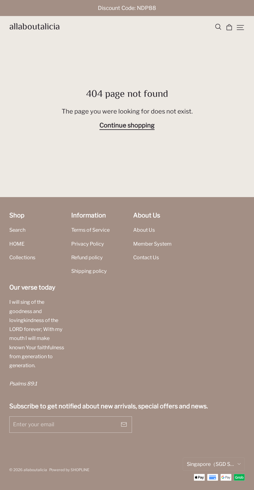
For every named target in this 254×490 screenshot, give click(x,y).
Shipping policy (89, 271)
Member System (152, 244)
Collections (22, 257)
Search (17, 230)
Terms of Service (90, 230)
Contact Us (146, 257)
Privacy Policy (87, 244)
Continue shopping (127, 125)
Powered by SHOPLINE (69, 469)
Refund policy (87, 257)
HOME (16, 244)
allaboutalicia (34, 27)
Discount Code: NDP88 (127, 8)
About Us (144, 230)
